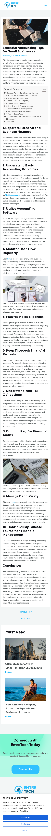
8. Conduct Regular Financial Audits (19, 111)
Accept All (25, 817)
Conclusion (10, 122)
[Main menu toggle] (45, 4)
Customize (25, 824)
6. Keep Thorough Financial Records (19, 106)
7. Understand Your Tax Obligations (18, 109)
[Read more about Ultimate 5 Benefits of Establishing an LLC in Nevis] (25, 649)
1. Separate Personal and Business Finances (21, 93)
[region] (25, 815)
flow (9, 259)
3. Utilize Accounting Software (17, 98)
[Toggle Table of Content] (43, 89)
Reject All (25, 831)
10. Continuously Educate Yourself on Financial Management (23, 118)
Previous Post (25, 612)
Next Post (25, 618)
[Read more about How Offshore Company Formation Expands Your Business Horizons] (25, 689)
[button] (25, 769)
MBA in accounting (12, 195)
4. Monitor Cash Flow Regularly (17, 101)
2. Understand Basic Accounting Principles (21, 95)
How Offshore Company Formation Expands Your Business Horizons (21, 708)
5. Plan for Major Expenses (16, 103)
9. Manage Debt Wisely (14, 114)
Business (6, 56)
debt (13, 502)
